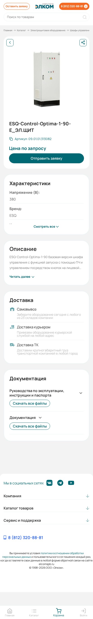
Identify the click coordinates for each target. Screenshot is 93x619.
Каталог (21, 30)
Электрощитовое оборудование (47, 30)
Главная (8, 30)
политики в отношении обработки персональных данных (43, 555)
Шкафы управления (80, 30)
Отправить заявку (46, 158)
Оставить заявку (17, 6)
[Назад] (10, 42)
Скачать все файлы (30, 403)
